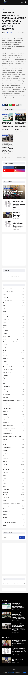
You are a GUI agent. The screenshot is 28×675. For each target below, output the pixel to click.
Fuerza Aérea (14, 386)
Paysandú (14, 453)
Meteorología (14, 417)
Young (14, 525)
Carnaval (14, 316)
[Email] (17, 105)
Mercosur (14, 414)
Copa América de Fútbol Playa (14, 339)
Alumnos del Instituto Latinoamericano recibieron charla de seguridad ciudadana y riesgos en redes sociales (20, 126)
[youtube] (8, 170)
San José (14, 492)
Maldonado (14, 411)
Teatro (14, 508)
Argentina (14, 297)
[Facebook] (3, 105)
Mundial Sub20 (14, 431)
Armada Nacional (14, 300)
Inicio (3, 9)
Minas (14, 419)
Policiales (14, 464)
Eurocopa (14, 375)
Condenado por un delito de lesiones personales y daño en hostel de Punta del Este (19, 204)
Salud (14, 486)
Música (14, 439)
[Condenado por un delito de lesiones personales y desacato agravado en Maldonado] (7, 224)
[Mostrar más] (20, 105)
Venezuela (14, 520)
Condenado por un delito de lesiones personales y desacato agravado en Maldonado (18, 224)
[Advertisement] (14, 250)
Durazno (14, 355)
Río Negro (14, 472)
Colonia (14, 333)
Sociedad (14, 494)
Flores (14, 380)
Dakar (14, 347)
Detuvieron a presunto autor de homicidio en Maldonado (18, 215)
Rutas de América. (14, 481)
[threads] (8, 173)
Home (14, 669)
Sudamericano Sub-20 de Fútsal (14, 503)
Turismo (14, 514)
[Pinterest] (13, 105)
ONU (14, 444)
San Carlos (14, 489)
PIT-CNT (14, 461)
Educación (14, 364)
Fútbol (14, 389)
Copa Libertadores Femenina (14, 341)
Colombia (14, 330)
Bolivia (14, 308)
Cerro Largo (14, 319)
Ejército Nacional (14, 366)
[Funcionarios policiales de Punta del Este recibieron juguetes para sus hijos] (6, 643)
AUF (14, 305)
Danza (14, 350)
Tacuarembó (14, 506)
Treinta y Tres (14, 511)
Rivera (14, 475)
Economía (14, 358)
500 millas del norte (14, 291)
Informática (14, 392)
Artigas (14, 302)
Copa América (14, 336)
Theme (24, 672)
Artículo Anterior (6, 157)
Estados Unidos (14, 372)
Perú (14, 456)
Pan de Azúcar (14, 447)
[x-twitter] (19, 167)
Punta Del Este (14, 469)
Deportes (14, 353)
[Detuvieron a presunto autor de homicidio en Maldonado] (7, 215)
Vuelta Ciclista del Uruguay (14, 522)
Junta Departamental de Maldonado (14, 400)
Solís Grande (14, 497)
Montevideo (14, 422)
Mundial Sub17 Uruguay (14, 428)
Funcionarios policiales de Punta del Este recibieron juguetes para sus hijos (19, 642)
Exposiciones (14, 378)
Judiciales (14, 397)
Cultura (14, 344)
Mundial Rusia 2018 (14, 425)
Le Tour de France (14, 405)
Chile (14, 322)
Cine (14, 328)
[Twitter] (6, 105)
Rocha (14, 478)
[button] (2, 2)
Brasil (14, 311)
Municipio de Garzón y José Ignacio (14, 436)
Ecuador (14, 361)
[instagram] (19, 170)
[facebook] (8, 167)
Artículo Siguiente (21, 157)
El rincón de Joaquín (14, 369)
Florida (14, 383)
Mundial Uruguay (14, 433)
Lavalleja (14, 403)
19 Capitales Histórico (14, 289)
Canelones (14, 314)
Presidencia (14, 467)
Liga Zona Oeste (14, 408)
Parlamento (14, 450)
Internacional (14, 394)
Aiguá (14, 294)
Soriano (14, 500)
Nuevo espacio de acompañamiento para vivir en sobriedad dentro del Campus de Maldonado (7, 126)
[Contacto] (19, 173)
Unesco (14, 517)
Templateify (11, 672)
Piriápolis (14, 458)
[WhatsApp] (10, 105)
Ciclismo (14, 325)
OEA (14, 442)
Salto (14, 483)
